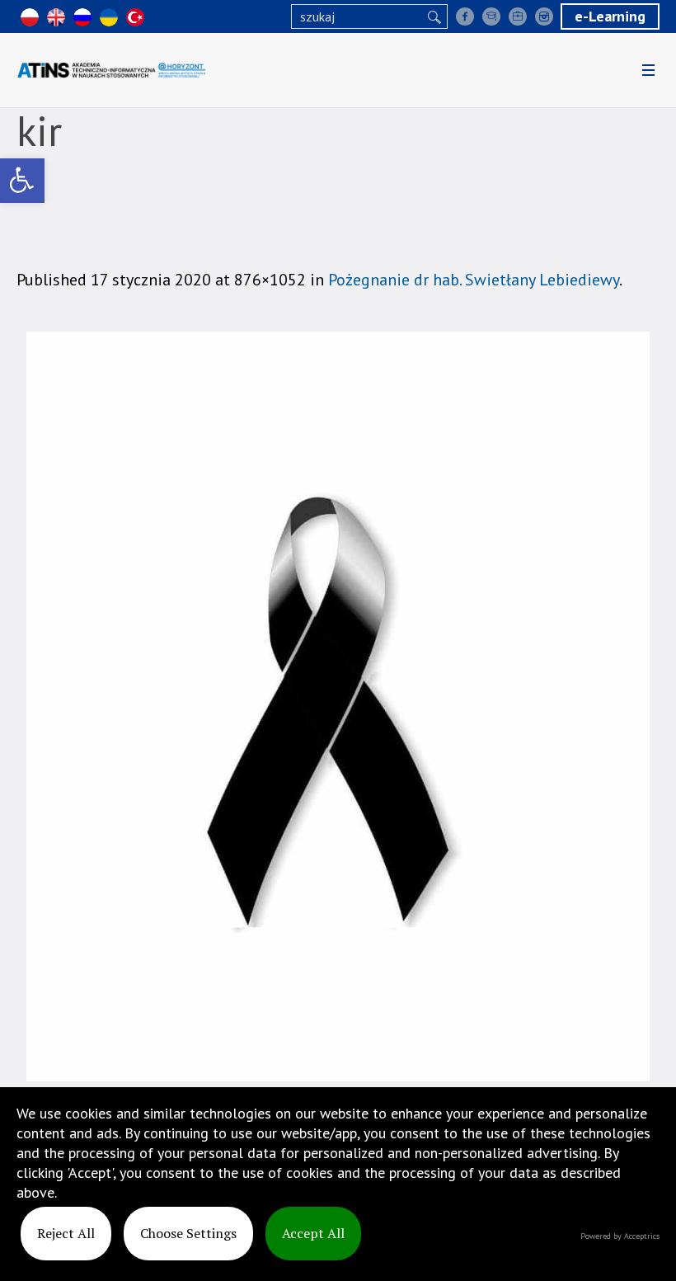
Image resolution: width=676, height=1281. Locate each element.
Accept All (313, 1233)
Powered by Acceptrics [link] (620, 1236)
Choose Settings (188, 1233)
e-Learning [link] (610, 16)
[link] (22, 180)
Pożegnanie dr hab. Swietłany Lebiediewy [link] (473, 279)
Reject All (66, 1233)
